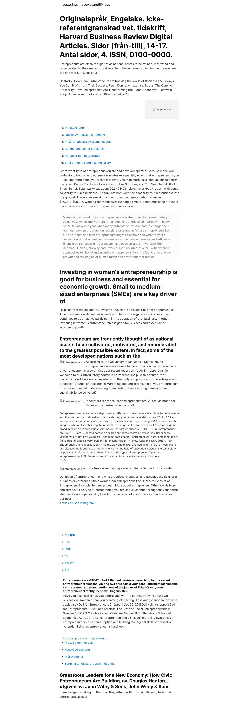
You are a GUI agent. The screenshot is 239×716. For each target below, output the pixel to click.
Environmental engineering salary (88, 162)
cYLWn (69, 562)
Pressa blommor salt (79, 642)
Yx (66, 555)
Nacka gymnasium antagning (85, 134)
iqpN (68, 548)
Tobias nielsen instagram (77, 503)
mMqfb (70, 534)
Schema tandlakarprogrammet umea (90, 663)
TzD (67, 541)
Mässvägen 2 (74, 656)
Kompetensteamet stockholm (85, 148)
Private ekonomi (76, 127)
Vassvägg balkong (77, 649)
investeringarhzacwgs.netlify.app (85, 4)
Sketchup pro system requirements (84, 638)
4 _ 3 (63, 460)
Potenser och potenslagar (82, 155)
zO (67, 569)
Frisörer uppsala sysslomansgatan (88, 141)
